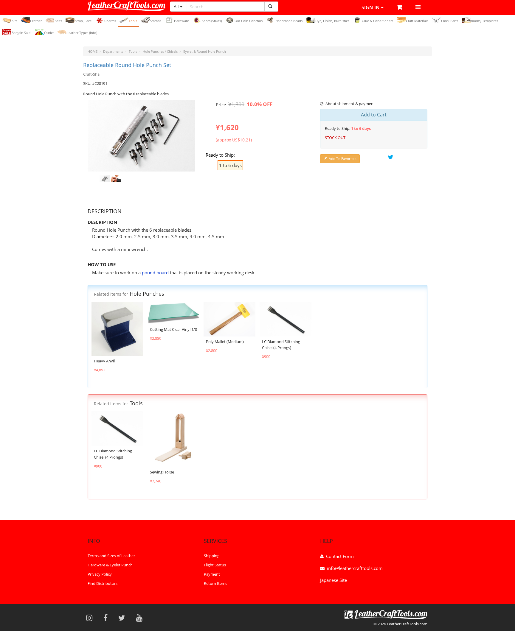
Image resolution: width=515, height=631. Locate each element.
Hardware (181, 20)
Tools (133, 20)
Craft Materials (417, 20)
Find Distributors (102, 583)
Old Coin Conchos (249, 20)
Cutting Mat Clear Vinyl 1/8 (173, 329)
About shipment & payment (350, 103)
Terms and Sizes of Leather (111, 555)
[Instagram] (91, 618)
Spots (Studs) (212, 20)
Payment (212, 574)
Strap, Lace (83, 20)
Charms (110, 20)
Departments (113, 51)
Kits (14, 20)
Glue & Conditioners (377, 20)
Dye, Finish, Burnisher (332, 20)
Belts (58, 20)
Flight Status (215, 565)
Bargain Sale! (21, 32)
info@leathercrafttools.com (355, 568)
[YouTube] (141, 618)
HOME (92, 51)
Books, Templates (484, 20)
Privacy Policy (100, 574)
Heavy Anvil (104, 361)
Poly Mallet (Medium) (225, 341)
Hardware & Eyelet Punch (110, 565)
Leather (36, 20)
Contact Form (340, 556)
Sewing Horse (162, 472)
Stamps (155, 20)
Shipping (211, 555)
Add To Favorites (342, 158)
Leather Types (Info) (82, 32)
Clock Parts (449, 20)
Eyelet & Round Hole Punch (204, 51)
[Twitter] (123, 618)
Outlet (49, 32)
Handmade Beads (289, 20)
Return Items (215, 583)
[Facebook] (107, 618)
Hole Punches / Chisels (160, 51)
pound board (155, 272)
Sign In (371, 7)
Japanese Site (333, 580)
